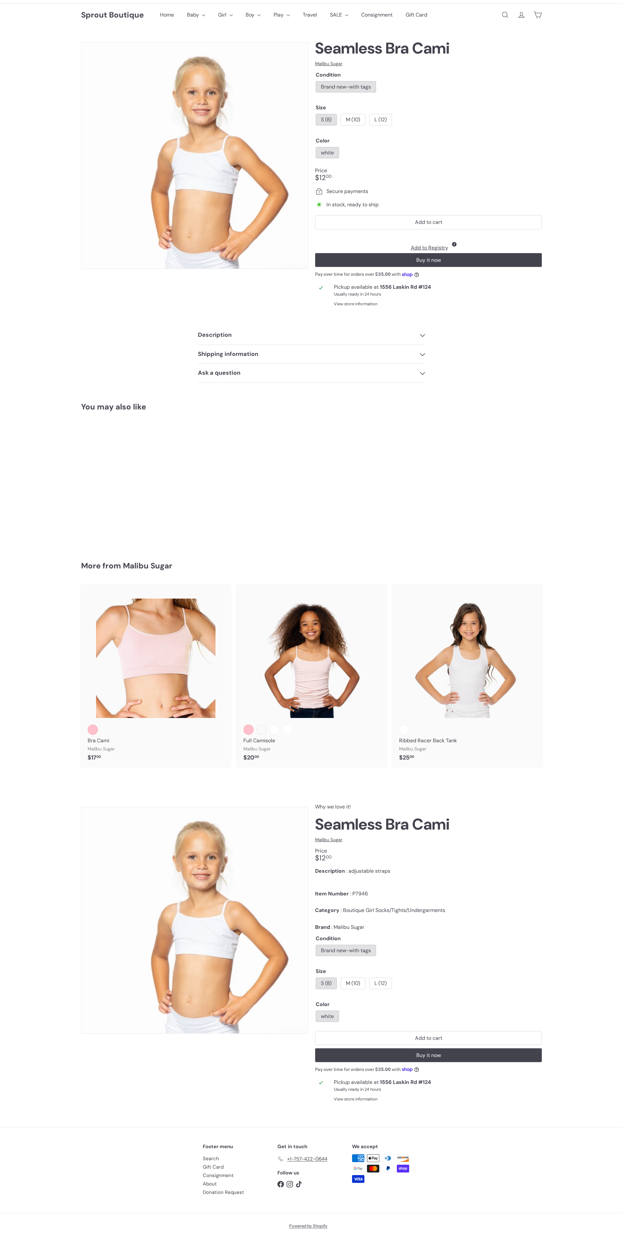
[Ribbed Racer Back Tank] (467, 676)
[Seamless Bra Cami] (117, 482)
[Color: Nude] (261, 729)
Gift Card (416, 14)
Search (211, 1158)
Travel (310, 14)
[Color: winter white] (287, 729)
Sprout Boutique (112, 15)
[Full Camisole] (311, 676)
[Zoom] (194, 156)
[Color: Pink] (93, 729)
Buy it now (428, 260)
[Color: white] (93, 500)
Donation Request (223, 1192)
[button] (428, 243)
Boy (251, 14)
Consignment (377, 14)
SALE (336, 14)
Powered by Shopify (308, 1226)
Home (167, 14)
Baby (193, 14)
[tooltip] (454, 244)
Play (279, 14)
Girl (223, 14)
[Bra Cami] (155, 676)
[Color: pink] (248, 729)
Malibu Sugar (147, 566)
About (210, 1184)
